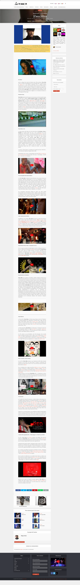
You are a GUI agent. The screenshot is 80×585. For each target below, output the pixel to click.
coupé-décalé (35, 406)
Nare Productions (55, 71)
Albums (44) (40, 10)
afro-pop (36, 48)
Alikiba (38, 219)
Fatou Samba (42, 525)
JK (45, 221)
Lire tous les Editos (56, 50)
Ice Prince (41, 452)
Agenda (55, 6)
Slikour (36, 254)
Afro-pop (39, 21)
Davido (22, 453)
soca (40, 400)
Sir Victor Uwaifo (43, 402)
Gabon (28, 222)
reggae (29, 47)
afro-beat (20, 47)
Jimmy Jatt (32, 452)
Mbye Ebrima (42, 520)
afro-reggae (16, 49)
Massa (54, 73)
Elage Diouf (24, 514)
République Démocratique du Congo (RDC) (32, 221)
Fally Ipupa (23, 221)
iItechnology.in (25, 578)
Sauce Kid (29, 453)
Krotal (19, 254)
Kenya (19, 221)
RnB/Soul (45, 21)
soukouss (24, 406)
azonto (19, 49)
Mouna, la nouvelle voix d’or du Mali (58, 68)
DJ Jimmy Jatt (34, 480)
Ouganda (35, 222)
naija (42, 329)
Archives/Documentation (19, 6)
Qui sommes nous (61, 6)
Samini (31, 253)
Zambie (19, 222)
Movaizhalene (24, 222)
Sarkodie (34, 324)
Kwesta (42, 254)
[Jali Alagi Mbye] (36, 515)
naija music (45, 48)
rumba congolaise (29, 406)
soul (23, 405)
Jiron (33, 338)
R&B (33, 249)
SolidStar (43, 480)
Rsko (22, 525)
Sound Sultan (37, 369)
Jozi (38, 254)
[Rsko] (17, 526)
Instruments (46, 6)
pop (45, 47)
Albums (51, 6)
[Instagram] (57, 573)
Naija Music (42, 21)
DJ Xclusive (30, 437)
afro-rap (48, 48)
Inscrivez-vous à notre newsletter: (58, 82)
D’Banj (34, 450)
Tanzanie (41, 219)
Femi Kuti (38, 336)
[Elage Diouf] (17, 515)
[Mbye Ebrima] (36, 520)
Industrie (31, 6)
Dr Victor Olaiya (37, 452)
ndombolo (20, 406)
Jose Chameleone (39, 253)
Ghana (36, 187)
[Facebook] (52, 573)
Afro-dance (35, 21)
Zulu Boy (33, 254)
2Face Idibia (40, 16)
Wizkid (44, 438)
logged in (21, 549)
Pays (26, 6)
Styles (41, 6)
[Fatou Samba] (36, 526)
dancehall (25, 154)
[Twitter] (54, 573)
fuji (36, 402)
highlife (25, 404)
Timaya (38, 480)
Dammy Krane (35, 321)
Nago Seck (38, 18)
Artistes (36, 6)
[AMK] (17, 520)
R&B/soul (33, 48)
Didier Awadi (23, 255)
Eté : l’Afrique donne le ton (59, 27)
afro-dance (39, 48)
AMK (22, 520)
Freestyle (25, 453)
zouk (35, 405)
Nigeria (30, 21)
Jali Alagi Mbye (43, 514)
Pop (31, 249)
